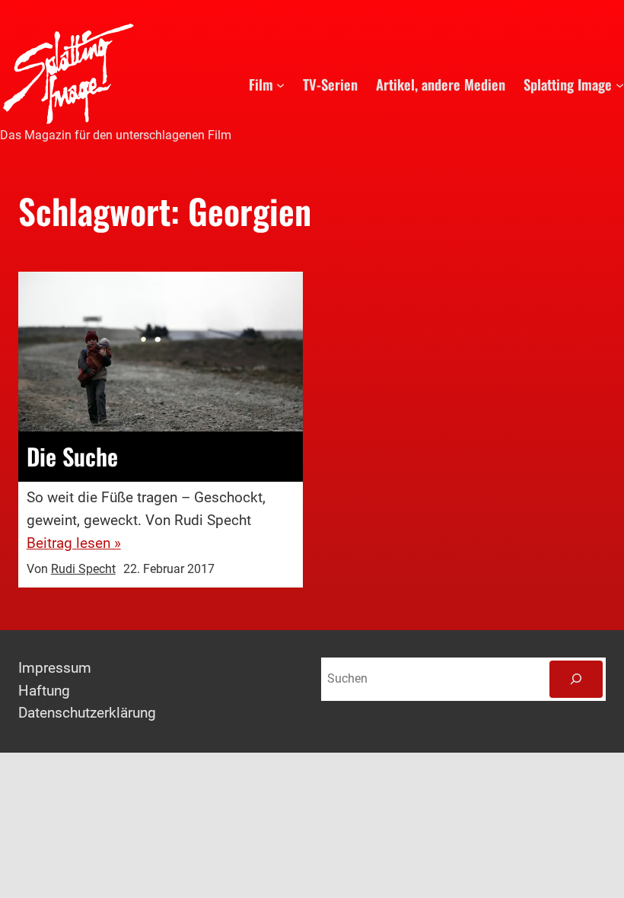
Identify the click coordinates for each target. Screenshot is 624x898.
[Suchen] (576, 679)
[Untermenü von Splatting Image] (620, 84)
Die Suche (72, 457)
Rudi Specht (83, 569)
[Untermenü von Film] (280, 84)
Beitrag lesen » (74, 543)
